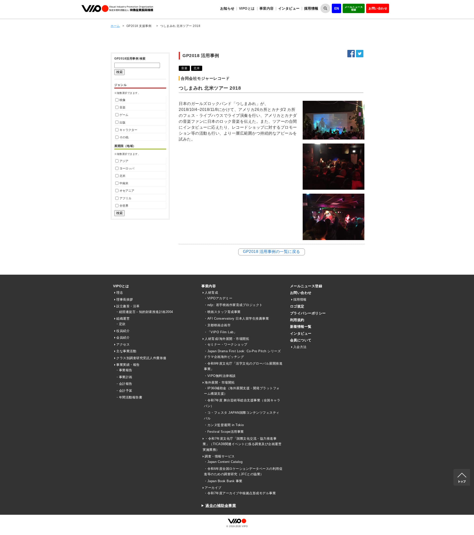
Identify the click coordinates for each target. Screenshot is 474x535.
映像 (122, 100)
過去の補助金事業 (220, 505)
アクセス (123, 344)
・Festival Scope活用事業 (224, 431)
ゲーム (123, 115)
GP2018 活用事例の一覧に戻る (271, 251)
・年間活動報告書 (129, 397)
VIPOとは (121, 286)
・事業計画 (124, 377)
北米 (122, 176)
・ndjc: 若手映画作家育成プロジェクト (233, 305)
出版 (122, 122)
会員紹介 (123, 337)
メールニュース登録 (354, 8)
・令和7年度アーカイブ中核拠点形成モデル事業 (240, 493)
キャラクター (128, 130)
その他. (124, 137)
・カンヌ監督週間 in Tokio (224, 425)
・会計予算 (124, 390)
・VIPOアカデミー (218, 298)
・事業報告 (124, 370)
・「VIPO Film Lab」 (220, 332)
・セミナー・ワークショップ (225, 344)
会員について (301, 340)
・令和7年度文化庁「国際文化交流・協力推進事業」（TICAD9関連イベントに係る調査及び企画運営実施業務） (242, 444)
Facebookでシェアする (351, 53)
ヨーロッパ (126, 168)
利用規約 (297, 320)
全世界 (123, 205)
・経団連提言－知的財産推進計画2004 (144, 312)
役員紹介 (123, 331)
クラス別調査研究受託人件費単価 (141, 358)
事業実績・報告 (128, 365)
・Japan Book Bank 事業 (223, 481)
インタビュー (289, 8)
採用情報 (311, 8)
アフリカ (125, 198)
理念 (119, 292)
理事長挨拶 (124, 299)
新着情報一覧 (301, 327)
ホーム (115, 26)
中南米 (123, 183)
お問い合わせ (378, 8)
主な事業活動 (126, 351)
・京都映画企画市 (217, 325)
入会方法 (300, 347)
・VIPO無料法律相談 (220, 376)
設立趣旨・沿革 (128, 306)
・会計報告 (124, 384)
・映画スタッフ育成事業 (222, 312)
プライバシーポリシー (308, 313)
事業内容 (208, 286)
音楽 (122, 107)
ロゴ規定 (297, 306)
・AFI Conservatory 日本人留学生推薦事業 (236, 318)
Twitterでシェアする (359, 53)
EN (336, 8)
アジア (123, 161)
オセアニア (126, 190)
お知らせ (227, 8)
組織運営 (123, 318)
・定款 (121, 324)
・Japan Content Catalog (223, 462)
